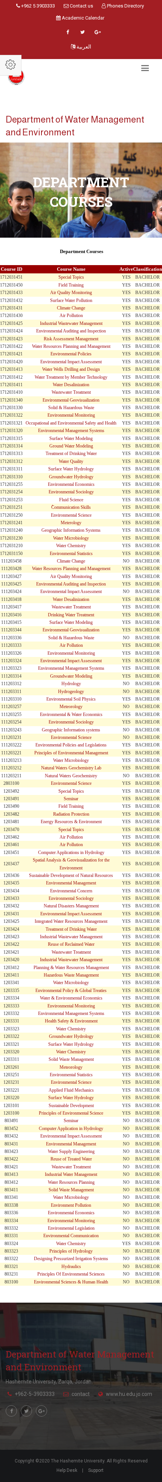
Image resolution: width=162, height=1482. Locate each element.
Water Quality (71, 461)
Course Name (71, 269)
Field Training (71, 285)
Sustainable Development (71, 1105)
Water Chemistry (71, 545)
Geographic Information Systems (71, 530)
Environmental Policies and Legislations (71, 745)
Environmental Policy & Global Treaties (71, 990)
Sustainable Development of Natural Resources (71, 875)
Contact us (81, 6)
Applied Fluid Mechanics (71, 1090)
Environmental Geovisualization (71, 400)
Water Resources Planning (71, 1182)
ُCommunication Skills (71, 507)
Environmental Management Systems (71, 430)
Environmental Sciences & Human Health (71, 1282)
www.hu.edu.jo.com (129, 1394)
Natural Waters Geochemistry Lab (71, 768)
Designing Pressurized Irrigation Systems (71, 1258)
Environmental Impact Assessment (71, 361)
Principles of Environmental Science (71, 1113)
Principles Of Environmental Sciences (71, 1274)
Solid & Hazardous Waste (71, 407)
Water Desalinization (71, 384)
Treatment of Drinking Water (71, 453)
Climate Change (71, 308)
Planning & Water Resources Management (71, 967)
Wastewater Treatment (71, 392)
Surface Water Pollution (71, 300)
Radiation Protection (71, 814)
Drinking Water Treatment (71, 614)
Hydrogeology (71, 691)
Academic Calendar (82, 18)
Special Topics (71, 277)
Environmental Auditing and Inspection (71, 331)
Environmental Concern (71, 890)
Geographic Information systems (71, 730)
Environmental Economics (71, 484)
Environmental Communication (71, 1235)
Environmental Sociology (71, 492)
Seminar (71, 798)
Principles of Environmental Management (71, 752)
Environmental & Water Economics (71, 714)
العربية (83, 47)
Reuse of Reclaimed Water (71, 944)
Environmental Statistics (71, 553)
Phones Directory (125, 6)
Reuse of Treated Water (71, 1159)
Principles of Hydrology (71, 1251)
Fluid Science (71, 499)
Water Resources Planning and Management (71, 346)
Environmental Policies (71, 353)
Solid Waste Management (71, 1059)
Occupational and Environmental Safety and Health (71, 423)
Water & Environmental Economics (71, 998)
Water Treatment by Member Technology (71, 377)
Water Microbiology (71, 538)
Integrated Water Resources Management (71, 921)
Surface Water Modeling (71, 438)
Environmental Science (71, 515)
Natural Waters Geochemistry (71, 775)
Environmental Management (71, 883)
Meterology (71, 522)
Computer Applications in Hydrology (71, 852)
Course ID (11, 269)
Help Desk (67, 1470)
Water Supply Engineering (71, 1151)
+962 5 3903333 (37, 6)
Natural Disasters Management (71, 906)
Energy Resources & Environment (71, 821)
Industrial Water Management (71, 1174)
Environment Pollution (71, 1205)
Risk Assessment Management (71, 338)
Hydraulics (71, 1266)
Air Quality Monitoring (71, 292)
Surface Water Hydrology (71, 469)
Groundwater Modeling (71, 676)
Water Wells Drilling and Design (71, 369)
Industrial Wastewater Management (71, 323)
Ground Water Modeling (71, 446)
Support (96, 1470)
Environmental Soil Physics (71, 699)
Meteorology (71, 706)
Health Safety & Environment (71, 1021)
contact (81, 1394)
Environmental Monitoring (71, 415)
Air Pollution (71, 315)
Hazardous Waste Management (71, 975)
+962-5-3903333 (35, 1394)
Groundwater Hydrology (71, 476)
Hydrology (71, 683)
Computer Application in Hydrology (71, 1128)
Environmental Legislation (71, 1228)
